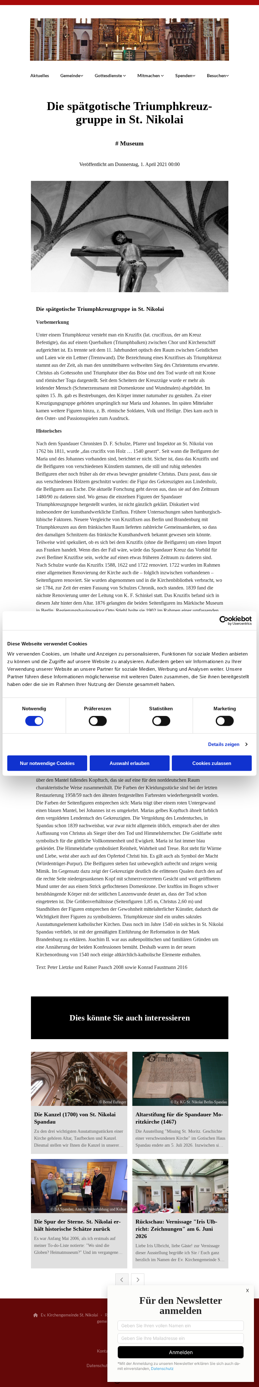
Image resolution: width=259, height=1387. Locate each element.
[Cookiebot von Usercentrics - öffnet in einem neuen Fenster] (224, 621)
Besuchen (216, 75)
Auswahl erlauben (129, 763)
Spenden (183, 75)
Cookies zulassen (211, 763)
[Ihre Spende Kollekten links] (194, 76)
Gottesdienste (109, 75)
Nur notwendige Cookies (47, 763)
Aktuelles (39, 75)
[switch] (98, 721)
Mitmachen (149, 75)
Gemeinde (70, 75)
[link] (72, 76)
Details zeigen (223, 744)
